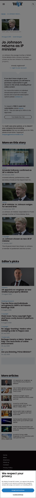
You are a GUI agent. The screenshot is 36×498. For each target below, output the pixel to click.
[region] (18, 484)
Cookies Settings (18, 495)
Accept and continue (18, 490)
